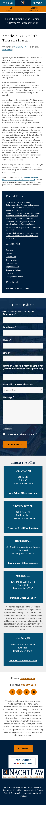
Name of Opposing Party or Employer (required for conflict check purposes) (23, 368)
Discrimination (11, 260)
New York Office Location (23, 660)
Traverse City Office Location (23, 528)
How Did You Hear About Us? (18, 384)
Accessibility (29, 790)
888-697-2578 (35, 10)
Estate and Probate (13, 270)
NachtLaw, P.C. (20, 47)
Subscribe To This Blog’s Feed (17, 288)
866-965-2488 (12, 10)
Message (8, 397)
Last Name (9, 327)
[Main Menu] (7, 3)
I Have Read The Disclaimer (21, 434)
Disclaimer (7, 428)
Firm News (7, 49)
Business (9, 250)
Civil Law (9, 253)
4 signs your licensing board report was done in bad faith (23, 228)
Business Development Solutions (25, 793)
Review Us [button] (23, 748)
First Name (10, 314)
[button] (43, 799)
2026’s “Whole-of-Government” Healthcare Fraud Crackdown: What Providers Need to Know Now (22, 235)
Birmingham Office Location (23, 562)
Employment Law (12, 266)
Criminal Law (11, 257)
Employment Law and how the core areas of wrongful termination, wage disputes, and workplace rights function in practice (23, 215)
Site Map (18, 790)
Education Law (11, 263)
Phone (7, 339)
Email (6, 352)
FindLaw (23, 796)
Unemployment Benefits (15, 276)
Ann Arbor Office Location (23, 493)
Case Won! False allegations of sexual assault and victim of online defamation (21, 222)
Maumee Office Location (23, 597)
